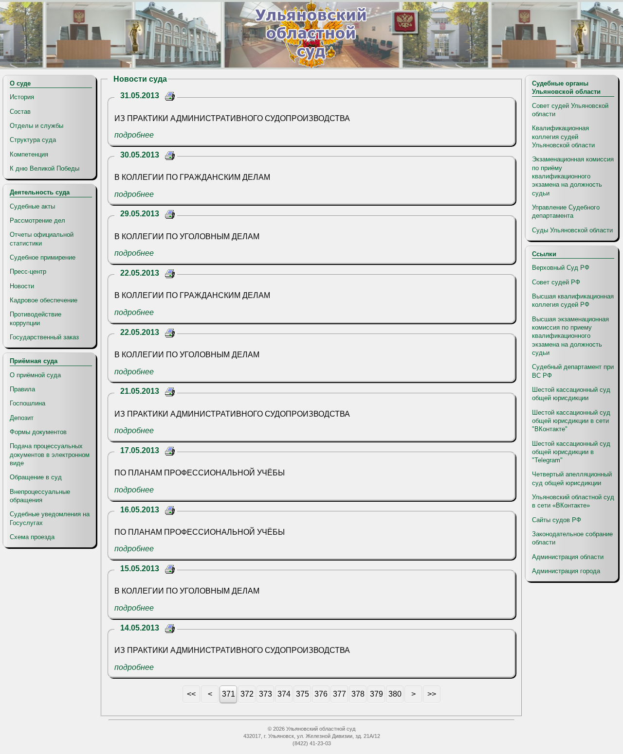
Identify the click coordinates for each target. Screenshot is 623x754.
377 (339, 694)
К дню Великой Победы (44, 168)
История (22, 97)
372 (247, 694)
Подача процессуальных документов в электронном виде (50, 454)
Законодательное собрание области (572, 538)
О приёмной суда (35, 375)
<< (191, 694)
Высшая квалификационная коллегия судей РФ (573, 300)
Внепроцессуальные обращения (40, 496)
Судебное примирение (42, 257)
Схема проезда (32, 537)
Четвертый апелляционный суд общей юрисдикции (572, 478)
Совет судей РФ (556, 282)
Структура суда (33, 139)
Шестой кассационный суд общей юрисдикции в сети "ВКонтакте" (571, 421)
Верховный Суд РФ (560, 267)
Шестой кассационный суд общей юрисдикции (571, 394)
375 (302, 694)
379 (376, 694)
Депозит (22, 417)
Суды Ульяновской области (572, 230)
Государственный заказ (44, 337)
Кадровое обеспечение (43, 300)
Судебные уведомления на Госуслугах (50, 518)
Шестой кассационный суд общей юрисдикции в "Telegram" (571, 452)
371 (228, 694)
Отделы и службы (36, 125)
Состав (20, 111)
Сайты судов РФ (556, 520)
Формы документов (38, 432)
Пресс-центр (28, 271)
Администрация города (566, 571)
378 (358, 694)
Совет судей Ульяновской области (570, 110)
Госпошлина (27, 403)
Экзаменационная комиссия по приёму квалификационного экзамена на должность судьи (573, 176)
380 (395, 694)
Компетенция (29, 154)
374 (284, 694)
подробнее (134, 135)
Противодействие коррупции (35, 318)
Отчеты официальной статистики (41, 238)
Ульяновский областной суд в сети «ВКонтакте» (573, 501)
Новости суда (140, 79)
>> (431, 694)
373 (265, 694)
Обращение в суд (36, 477)
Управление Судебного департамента (566, 211)
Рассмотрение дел (37, 220)
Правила (22, 389)
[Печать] (170, 97)
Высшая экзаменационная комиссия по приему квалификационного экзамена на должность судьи (570, 336)
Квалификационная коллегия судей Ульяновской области (563, 136)
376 (321, 694)
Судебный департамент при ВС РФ (573, 371)
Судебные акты (32, 206)
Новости (22, 286)
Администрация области (568, 557)
